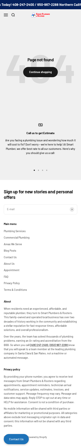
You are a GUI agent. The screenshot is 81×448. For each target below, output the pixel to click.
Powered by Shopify (37, 437)
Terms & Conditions (15, 289)
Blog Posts (10, 250)
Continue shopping (40, 72)
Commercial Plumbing (17, 237)
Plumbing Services (15, 231)
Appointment (11, 270)
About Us (9, 263)
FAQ (6, 276)
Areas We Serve (13, 244)
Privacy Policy (12, 283)
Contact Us (10, 257)
